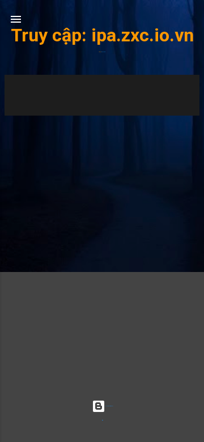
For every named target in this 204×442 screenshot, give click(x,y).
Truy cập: (51, 35)
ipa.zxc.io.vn (142, 35)
